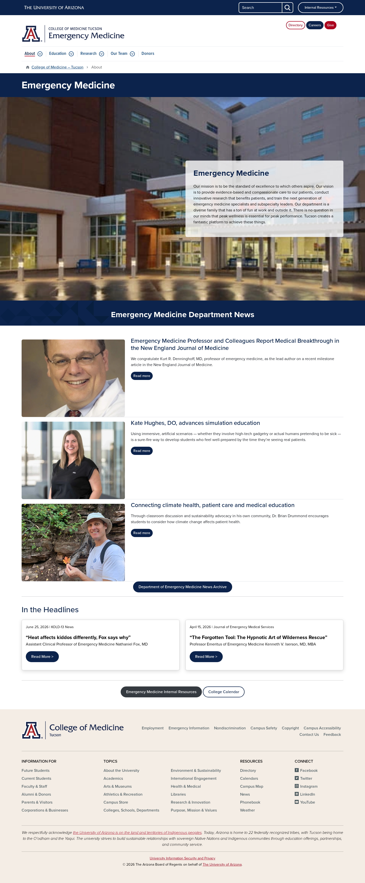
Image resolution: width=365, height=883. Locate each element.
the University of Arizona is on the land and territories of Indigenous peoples (137, 832)
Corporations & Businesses (45, 810)
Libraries (178, 794)
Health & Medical (186, 786)
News (245, 794)
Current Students (36, 778)
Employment (153, 728)
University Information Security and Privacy (182, 858)
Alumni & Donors (36, 794)
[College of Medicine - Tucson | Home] (73, 730)
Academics (113, 778)
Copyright (290, 728)
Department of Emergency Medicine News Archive (183, 586)
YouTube (307, 802)
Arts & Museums (118, 786)
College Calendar (223, 691)
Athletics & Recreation (123, 794)
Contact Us (309, 734)
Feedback (332, 734)
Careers (315, 25)
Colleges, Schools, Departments (131, 810)
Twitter (306, 778)
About (30, 54)
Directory (296, 25)
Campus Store (116, 802)
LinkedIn (307, 794)
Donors (148, 54)
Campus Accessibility (322, 728)
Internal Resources (319, 7)
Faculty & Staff (34, 786)
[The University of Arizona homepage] (54, 7)
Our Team (119, 54)
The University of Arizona (222, 864)
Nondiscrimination (230, 728)
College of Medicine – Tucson (57, 67)
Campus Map (251, 786)
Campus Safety (264, 728)
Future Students (35, 770)
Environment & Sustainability (196, 770)
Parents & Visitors (37, 802)
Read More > (42, 656)
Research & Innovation (190, 802)
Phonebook (250, 802)
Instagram (309, 786)
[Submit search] (287, 7)
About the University (121, 770)
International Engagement (194, 778)
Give (330, 25)
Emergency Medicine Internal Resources (161, 691)
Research (88, 54)
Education (57, 54)
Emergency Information (189, 728)
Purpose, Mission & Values (194, 810)
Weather (247, 810)
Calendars (249, 778)
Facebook (309, 770)
